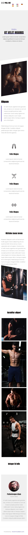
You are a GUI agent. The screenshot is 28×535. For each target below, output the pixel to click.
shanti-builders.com (18, 532)
